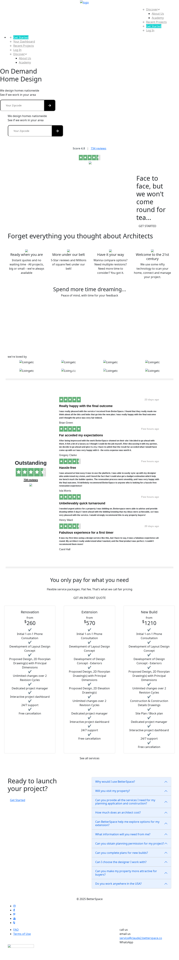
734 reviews (98, 148)
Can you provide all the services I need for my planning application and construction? (125, 801)
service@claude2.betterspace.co (141, 938)
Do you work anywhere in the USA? (118, 884)
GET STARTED (147, 226)
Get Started (17, 800)
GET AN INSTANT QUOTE (89, 598)
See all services (89, 758)
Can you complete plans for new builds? (121, 853)
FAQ (16, 930)
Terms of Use (22, 934)
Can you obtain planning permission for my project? (129, 843)
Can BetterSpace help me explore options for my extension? (127, 823)
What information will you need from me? (122, 834)
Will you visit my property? (112, 791)
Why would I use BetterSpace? (115, 782)
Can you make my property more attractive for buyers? (126, 872)
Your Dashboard (24, 41)
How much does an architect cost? (118, 812)
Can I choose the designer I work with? (120, 862)
